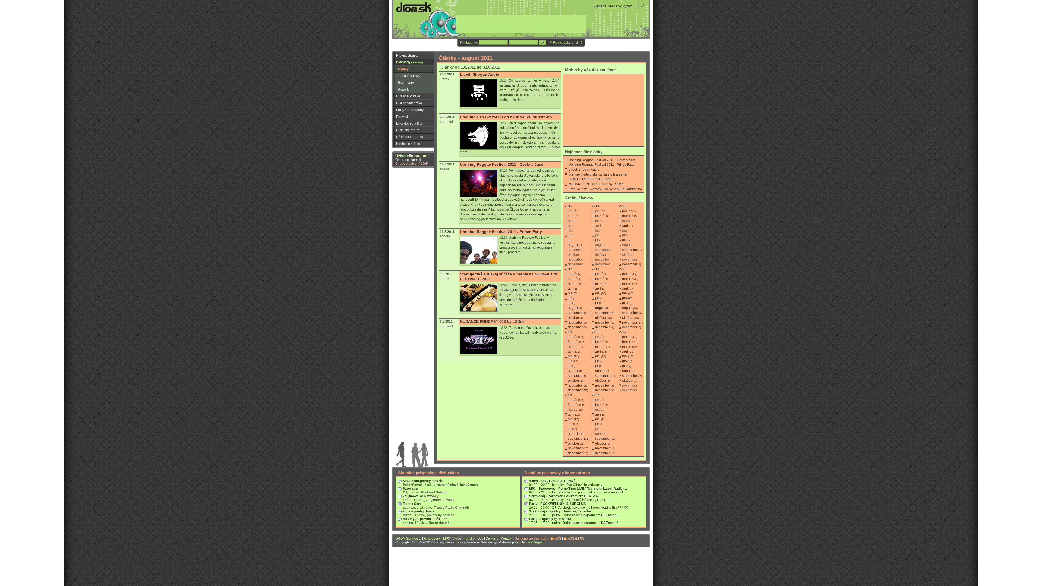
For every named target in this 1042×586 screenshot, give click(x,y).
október (573, 318)
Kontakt (506, 538)
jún (570, 298)
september (630, 250)
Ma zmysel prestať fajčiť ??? (425, 519)
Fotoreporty (432, 538)
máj (570, 293)
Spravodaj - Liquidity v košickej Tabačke (560, 511)
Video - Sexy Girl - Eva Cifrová (552, 481)
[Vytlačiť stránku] (574, 42)
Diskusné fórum (407, 130)
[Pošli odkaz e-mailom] (579, 42)
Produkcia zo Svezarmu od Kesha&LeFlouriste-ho (506, 117)
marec (572, 284)
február (600, 216)
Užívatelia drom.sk (409, 137)
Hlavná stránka (407, 56)
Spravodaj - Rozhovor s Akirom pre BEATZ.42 (564, 496)
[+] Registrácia (559, 42)
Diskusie (492, 538)
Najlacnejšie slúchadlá (531, 538)
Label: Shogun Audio (479, 74)
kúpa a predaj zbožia (418, 511)
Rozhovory (406, 83)
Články (403, 69)
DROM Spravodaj (409, 62)
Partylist (402, 117)
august (573, 245)
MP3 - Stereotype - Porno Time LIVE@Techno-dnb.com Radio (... (578, 489)
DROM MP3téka (408, 96)
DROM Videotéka (409, 103)
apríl (625, 226)
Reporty (403, 89)
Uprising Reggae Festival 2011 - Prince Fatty (501, 232)
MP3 (446, 538)
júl (597, 240)
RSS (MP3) (575, 538)
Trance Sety (412, 504)
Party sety (411, 489)
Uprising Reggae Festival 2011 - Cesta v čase (501, 164)
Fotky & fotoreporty (410, 110)
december (629, 264)
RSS (557, 538)
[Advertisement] (603, 110)
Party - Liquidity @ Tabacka (550, 519)
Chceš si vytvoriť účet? (412, 163)
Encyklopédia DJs (409, 123)
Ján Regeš (534, 542)
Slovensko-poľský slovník (423, 481)
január (627, 211)
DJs (480, 538)
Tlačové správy (409, 76)
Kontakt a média (408, 144)
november (575, 322)
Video (456, 538)
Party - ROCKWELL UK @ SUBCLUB (557, 504)
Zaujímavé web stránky (421, 496)
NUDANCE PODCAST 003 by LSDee (492, 321)
